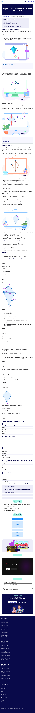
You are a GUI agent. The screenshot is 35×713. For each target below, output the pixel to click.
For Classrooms (3, 687)
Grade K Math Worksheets (5, 642)
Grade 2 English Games (4, 633)
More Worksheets (6, 141)
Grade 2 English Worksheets (5, 655)
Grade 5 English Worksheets (5, 659)
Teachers (2, 700)
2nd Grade (17, 527)
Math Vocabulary (6, 16)
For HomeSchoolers (4, 688)
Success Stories (3, 694)
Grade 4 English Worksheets (5, 658)
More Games (5, 66)
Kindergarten (17, 521)
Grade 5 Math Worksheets (5, 649)
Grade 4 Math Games (4, 626)
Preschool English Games (5, 629)
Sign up (30, 1)
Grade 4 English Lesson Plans (5, 679)
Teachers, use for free (22, 602)
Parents (2, 698)
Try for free (17, 549)
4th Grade (17, 532)
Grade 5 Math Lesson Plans (5, 672)
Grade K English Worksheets (5, 652)
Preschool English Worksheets (5, 651)
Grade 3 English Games (4, 635)
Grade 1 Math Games (4, 622)
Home (3, 16)
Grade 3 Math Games (4, 625)
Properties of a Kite (6, 20)
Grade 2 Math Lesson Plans (5, 668)
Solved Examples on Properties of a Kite (10, 23)
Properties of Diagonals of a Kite (8, 22)
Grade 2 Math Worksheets (5, 645)
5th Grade (17, 535)
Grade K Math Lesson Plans (5, 665)
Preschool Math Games (4, 619)
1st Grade (17, 524)
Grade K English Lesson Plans (5, 674)
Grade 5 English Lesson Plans (5, 681)
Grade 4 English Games (4, 636)
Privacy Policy (7, 706)
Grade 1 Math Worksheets (5, 644)
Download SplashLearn (4, 701)
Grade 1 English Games (4, 632)
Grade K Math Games (4, 621)
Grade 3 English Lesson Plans (5, 678)
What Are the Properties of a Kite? (9, 19)
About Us (2, 691)
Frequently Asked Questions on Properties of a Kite (12, 26)
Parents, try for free (12, 602)
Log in (25, 1)
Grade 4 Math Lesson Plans (5, 671)
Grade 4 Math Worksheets (5, 648)
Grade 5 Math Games (4, 628)
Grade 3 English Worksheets (5, 656)
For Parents (3, 685)
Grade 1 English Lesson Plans (5, 675)
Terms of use (2, 706)
